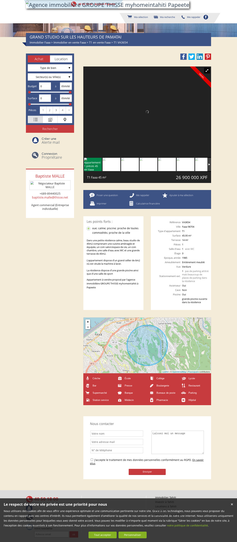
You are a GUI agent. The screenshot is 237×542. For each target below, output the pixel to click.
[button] (39, 58)
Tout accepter (102, 535)
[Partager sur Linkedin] (200, 57)
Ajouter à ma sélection (181, 195)
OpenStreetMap (179, 371)
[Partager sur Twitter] (191, 57)
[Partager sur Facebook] (183, 57)
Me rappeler (142, 195)
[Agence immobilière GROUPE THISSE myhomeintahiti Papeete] (107, 5)
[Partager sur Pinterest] (208, 57)
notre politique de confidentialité (187, 525)
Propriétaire (52, 155)
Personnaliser (132, 535)
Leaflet (165, 371)
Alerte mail (51, 140)
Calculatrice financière (148, 203)
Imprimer (101, 203)
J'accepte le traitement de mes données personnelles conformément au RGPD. (143, 460)
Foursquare (193, 371)
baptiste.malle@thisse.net (50, 197)
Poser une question (107, 195)
